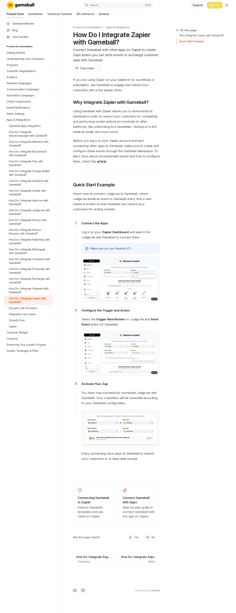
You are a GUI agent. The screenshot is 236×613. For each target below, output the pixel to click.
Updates (103, 14)
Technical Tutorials (59, 14)
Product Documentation (87, 27)
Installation (35, 14)
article (101, 161)
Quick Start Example (191, 41)
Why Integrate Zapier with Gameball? (201, 35)
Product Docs (15, 14)
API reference (85, 14)
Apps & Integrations (118, 27)
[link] (94, 503)
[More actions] (99, 68)
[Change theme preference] (226, 5)
